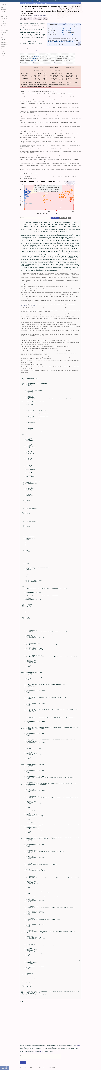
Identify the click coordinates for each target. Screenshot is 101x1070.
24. (20, 169)
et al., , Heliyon (46, 115)
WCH (40, 1051)
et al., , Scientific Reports (46, 163)
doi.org (55, 91)
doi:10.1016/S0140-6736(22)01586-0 (39, 15)
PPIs (2, 37)
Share (27, 1067)
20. (20, 157)
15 (36, 30)
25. (20, 173)
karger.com (27, 146)
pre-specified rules (33, 62)
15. (20, 141)
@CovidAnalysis (34, 1067)
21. (20, 159)
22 (43, 35)
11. (20, 126)
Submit (22, 1062)
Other (2, 51)
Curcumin (3, 14)
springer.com (29, 170)
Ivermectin (3, 20)
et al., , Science (35, 91)
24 (27, 38)
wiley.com (39, 101)
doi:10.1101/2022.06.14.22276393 (28, 305)
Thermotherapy (4, 44)
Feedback (3, 53)
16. (20, 145)
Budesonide (3, 9)
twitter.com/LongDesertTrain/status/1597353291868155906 (37, 157)
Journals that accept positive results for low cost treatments (34, 3)
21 (31, 35)
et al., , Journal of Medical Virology (48, 118)
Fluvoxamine (4, 16)
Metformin (3, 25)
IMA (36, 1051)
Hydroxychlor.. (4, 18)
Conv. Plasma (4, 13)
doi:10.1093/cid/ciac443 (28, 332)
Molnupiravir (63, 217)
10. (20, 122)
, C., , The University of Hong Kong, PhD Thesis (49, 96)
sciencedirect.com (27, 112)
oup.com (25, 108)
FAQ (40, 1067)
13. (20, 133)
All (69, 217)
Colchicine (3, 11)
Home (2, 55)
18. (20, 151)
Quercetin (3, 39)
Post (22, 1067)
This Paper (55, 217)
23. (20, 165)
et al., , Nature (42, 149)
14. (20, 137)
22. (20, 163)
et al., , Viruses (44, 93)
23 (26, 38)
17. (20, 149)
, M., (50, 126)
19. (20, 155)
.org (37, 1)
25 (30, 44)
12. (20, 130)
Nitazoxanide (4, 36)
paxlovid (35, 51)
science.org (51, 91)
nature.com (29, 139)
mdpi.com (70, 93)
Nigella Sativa (4, 34)
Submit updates (55, 62)
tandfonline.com (44, 143)
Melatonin (3, 23)
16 (25, 34)
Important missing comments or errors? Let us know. (32, 48)
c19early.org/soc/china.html (32, 173)
